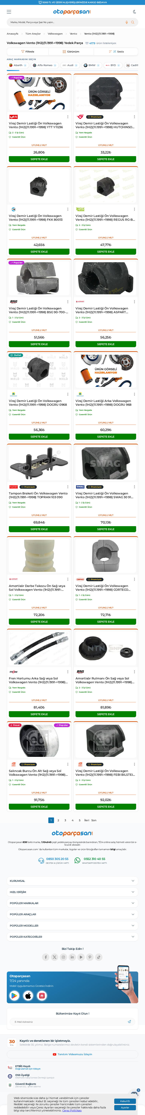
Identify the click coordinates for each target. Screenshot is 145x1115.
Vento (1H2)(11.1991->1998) (99, 33)
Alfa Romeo (45, 65)
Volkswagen (55, 33)
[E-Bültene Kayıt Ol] (129, 1022)
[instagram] (63, 957)
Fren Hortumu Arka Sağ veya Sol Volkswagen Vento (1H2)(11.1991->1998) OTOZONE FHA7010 (37, 680)
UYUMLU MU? (39, 145)
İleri (86, 820)
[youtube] (81, 957)
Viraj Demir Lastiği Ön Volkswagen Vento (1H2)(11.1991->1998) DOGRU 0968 (38, 402)
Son (93, 820)
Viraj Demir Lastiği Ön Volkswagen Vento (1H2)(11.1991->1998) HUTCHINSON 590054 (105, 125)
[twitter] (54, 957)
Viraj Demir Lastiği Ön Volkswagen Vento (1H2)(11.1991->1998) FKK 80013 (35, 217)
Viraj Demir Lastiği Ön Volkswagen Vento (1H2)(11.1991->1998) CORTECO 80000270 (102, 588)
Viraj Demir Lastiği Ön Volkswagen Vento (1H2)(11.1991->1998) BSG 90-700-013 (37, 310)
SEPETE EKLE (39, 159)
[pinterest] (90, 957)
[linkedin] (72, 957)
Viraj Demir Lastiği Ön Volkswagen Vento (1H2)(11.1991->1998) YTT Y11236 (36, 125)
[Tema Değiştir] (134, 12)
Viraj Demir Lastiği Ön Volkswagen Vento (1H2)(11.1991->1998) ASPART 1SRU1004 (102, 310)
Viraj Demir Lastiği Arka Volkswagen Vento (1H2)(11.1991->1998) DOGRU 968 (103, 402)
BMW (92, 65)
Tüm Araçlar (32, 33)
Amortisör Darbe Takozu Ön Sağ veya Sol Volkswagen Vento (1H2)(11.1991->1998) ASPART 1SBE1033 (37, 588)
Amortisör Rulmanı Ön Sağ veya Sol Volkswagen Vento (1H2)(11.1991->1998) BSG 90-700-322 (104, 680)
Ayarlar (125, 1107)
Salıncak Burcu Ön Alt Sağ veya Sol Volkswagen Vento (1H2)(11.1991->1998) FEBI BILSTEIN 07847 (37, 773)
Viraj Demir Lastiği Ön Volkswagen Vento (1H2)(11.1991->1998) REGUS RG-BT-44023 (105, 218)
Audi (70, 65)
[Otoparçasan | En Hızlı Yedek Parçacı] (72, 12)
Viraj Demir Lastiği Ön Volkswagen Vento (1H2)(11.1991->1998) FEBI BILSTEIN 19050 (105, 773)
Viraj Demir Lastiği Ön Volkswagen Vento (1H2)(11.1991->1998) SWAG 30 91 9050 (103, 495)
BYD (113, 65)
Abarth (18, 65)
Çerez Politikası (72, 1110)
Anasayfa (12, 33)
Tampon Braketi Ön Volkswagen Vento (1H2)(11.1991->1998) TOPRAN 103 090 (38, 495)
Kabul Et (125, 1101)
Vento (73, 33)
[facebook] (45, 957)
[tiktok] (99, 957)
